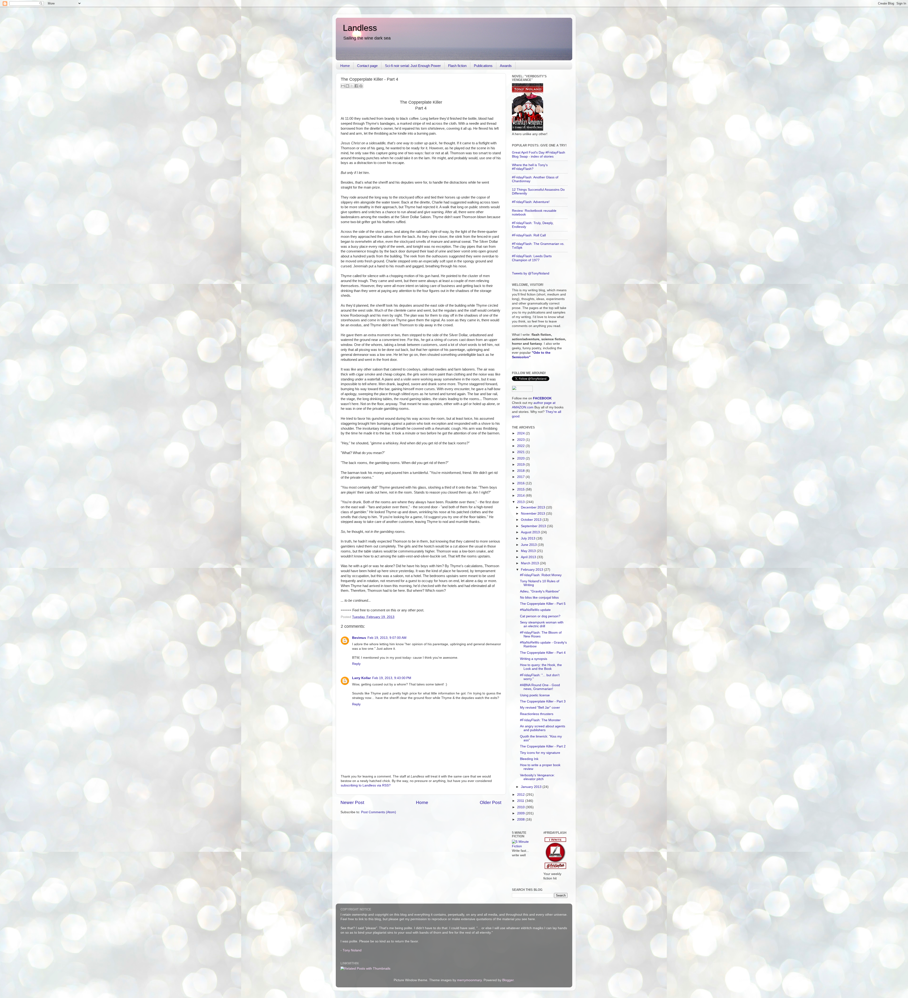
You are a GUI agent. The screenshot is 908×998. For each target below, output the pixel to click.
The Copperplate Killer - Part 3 (543, 701)
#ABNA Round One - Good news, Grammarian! (540, 687)
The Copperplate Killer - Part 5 (543, 603)
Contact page (367, 66)
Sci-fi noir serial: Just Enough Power (413, 66)
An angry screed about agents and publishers (542, 728)
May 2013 (529, 551)
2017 (521, 477)
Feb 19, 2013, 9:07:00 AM (386, 638)
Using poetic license (535, 695)
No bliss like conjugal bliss (539, 597)
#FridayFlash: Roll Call (529, 235)
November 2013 (533, 513)
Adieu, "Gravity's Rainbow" (540, 591)
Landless (360, 28)
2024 (521, 433)
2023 (521, 440)
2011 (521, 801)
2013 (521, 502)
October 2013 (531, 519)
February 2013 (532, 569)
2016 (521, 483)
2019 (521, 464)
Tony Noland (352, 950)
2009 (521, 813)
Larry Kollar (361, 678)
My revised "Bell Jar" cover (540, 707)
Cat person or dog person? (540, 616)
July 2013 (528, 538)
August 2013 (531, 532)
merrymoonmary (469, 980)
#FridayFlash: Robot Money (541, 575)
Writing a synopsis (533, 659)
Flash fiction (457, 66)
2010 (521, 807)
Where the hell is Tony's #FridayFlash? (530, 167)
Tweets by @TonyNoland (530, 273)
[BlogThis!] (347, 86)
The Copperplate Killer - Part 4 (543, 652)
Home (345, 66)
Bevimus (359, 638)
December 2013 (533, 507)
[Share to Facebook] (356, 86)
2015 (521, 489)
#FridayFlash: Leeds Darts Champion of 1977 (532, 258)
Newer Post (352, 802)
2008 (521, 819)
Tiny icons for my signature (540, 753)
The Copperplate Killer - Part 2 (543, 746)
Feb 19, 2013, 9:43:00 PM (391, 678)
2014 (521, 495)
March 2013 (530, 563)
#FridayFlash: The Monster (540, 720)
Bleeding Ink (529, 759)
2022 (521, 446)
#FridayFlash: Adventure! (531, 202)
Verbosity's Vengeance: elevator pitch (537, 777)
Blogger (508, 980)
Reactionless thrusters (536, 714)
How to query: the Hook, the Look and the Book (541, 667)
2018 (521, 471)
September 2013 (534, 526)
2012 (521, 794)
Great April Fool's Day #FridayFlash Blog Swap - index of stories (538, 154)
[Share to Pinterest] (360, 86)
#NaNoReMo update (535, 610)
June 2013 (529, 545)
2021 (521, 452)
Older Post (490, 802)
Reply (356, 664)
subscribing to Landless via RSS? (366, 785)
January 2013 (531, 787)
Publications (483, 66)
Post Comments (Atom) (378, 812)
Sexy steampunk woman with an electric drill (541, 624)
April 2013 (529, 557)
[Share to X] (351, 86)
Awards (506, 66)
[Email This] (342, 86)
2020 (521, 458)
